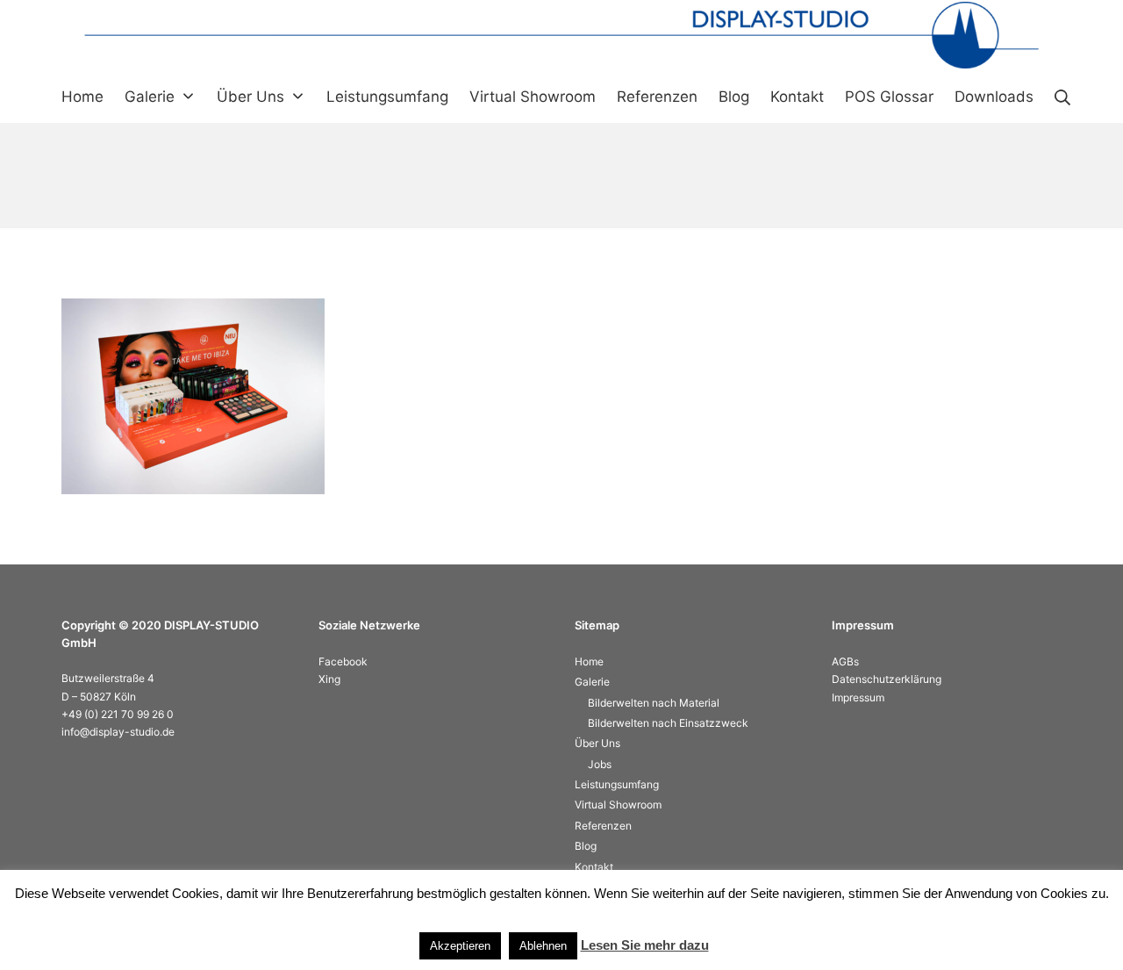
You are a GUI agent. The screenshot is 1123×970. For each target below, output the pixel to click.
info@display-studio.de (118, 731)
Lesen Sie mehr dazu (645, 945)
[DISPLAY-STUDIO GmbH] (561, 35)
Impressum (858, 697)
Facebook (343, 661)
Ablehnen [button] (543, 945)
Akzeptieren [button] (460, 945)
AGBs (845, 661)
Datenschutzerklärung (886, 679)
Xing (329, 679)
